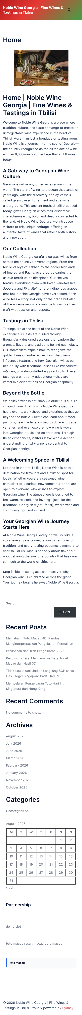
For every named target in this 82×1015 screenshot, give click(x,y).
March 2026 (15, 758)
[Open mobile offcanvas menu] (77, 10)
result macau (34, 943)
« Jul (9, 887)
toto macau (14, 943)
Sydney (67, 1008)
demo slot (13, 926)
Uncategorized (17, 811)
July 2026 (13, 743)
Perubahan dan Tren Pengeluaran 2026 (35, 651)
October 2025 (16, 787)
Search (11, 603)
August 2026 (15, 736)
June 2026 (14, 751)
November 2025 (18, 780)
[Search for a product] (69, 9)
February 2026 (17, 765)
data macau (53, 943)
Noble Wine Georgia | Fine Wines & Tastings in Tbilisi (33, 10)
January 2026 (16, 773)
